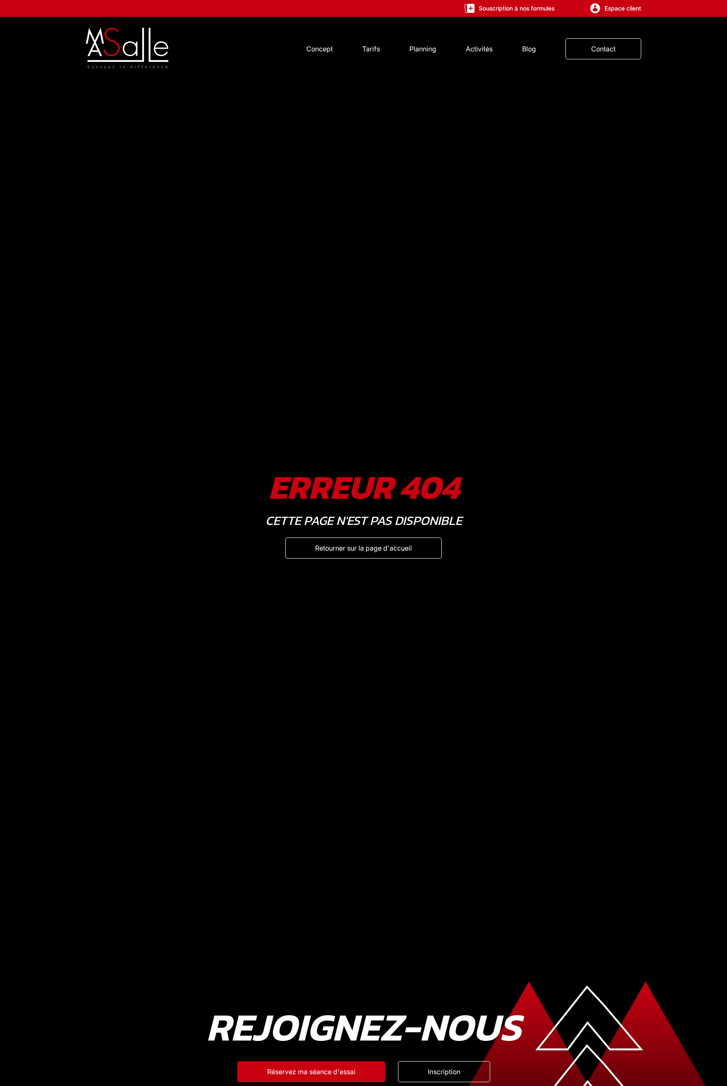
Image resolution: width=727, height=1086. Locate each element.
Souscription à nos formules (517, 8)
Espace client (623, 8)
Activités (479, 49)
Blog (529, 49)
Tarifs (371, 49)
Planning (422, 49)
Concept (319, 49)
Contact (603, 49)
